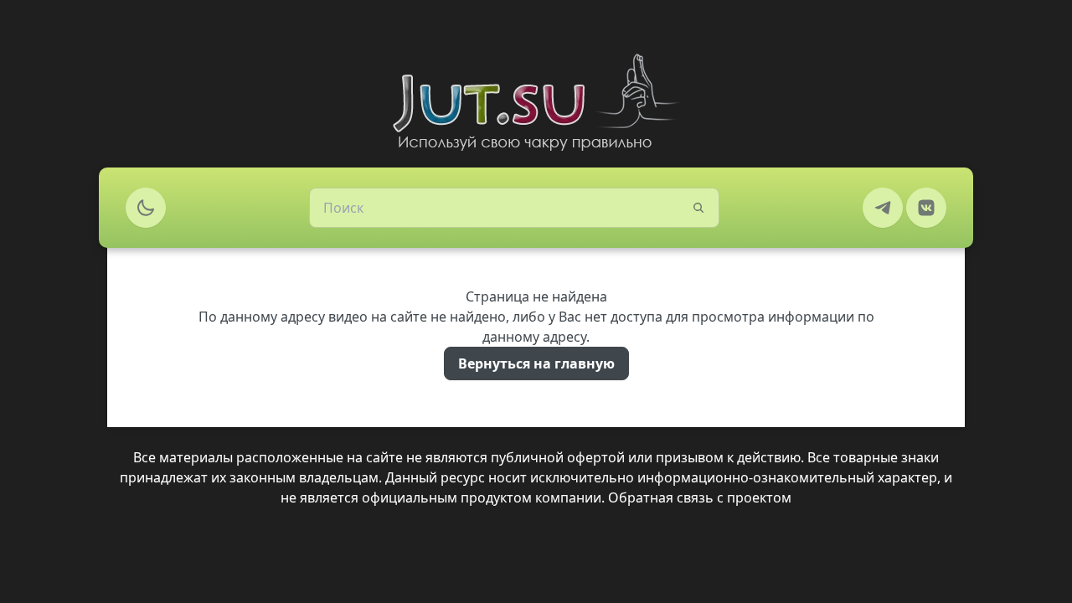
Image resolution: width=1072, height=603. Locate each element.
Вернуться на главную (536, 363)
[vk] (926, 208)
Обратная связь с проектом (699, 497)
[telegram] (883, 208)
